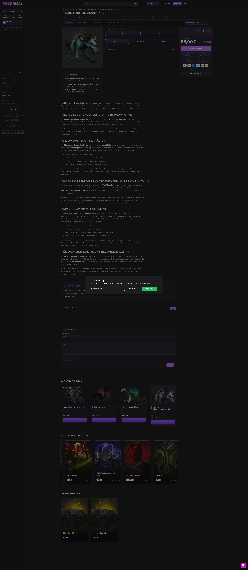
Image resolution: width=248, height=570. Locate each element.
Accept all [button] (149, 289)
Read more (150, 283)
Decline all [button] (131, 289)
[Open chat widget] (243, 565)
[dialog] (124, 285)
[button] (97, 289)
